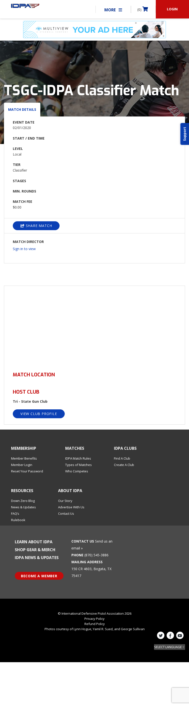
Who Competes (76, 471)
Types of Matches (78, 465)
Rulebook (18, 520)
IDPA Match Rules (78, 458)
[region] (94, 326)
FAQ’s (15, 513)
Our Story (65, 500)
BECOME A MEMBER (39, 576)
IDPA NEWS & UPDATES (37, 557)
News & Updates (23, 507)
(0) (139, 9)
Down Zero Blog (23, 500)
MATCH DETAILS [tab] (22, 109)
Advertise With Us (71, 507)
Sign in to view (24, 248)
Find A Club (122, 458)
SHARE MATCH (38, 225)
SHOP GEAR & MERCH (35, 549)
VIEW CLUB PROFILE (38, 413)
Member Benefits (24, 458)
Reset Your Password (27, 471)
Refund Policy (94, 624)
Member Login (21, 465)
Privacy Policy (94, 618)
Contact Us (66, 513)
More (110, 10)
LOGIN (172, 9)
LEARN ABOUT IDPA (33, 542)
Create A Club (124, 465)
